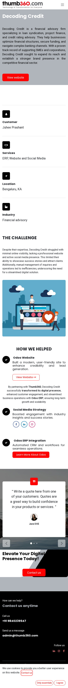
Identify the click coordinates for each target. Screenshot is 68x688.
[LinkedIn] (24, 424)
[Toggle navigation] (62, 5)
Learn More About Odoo (31, 454)
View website (15, 77)
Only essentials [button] (44, 683)
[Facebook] (16, 424)
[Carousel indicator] (31, 543)
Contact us (26, 673)
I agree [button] (59, 683)
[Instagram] (32, 424)
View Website (25, 377)
